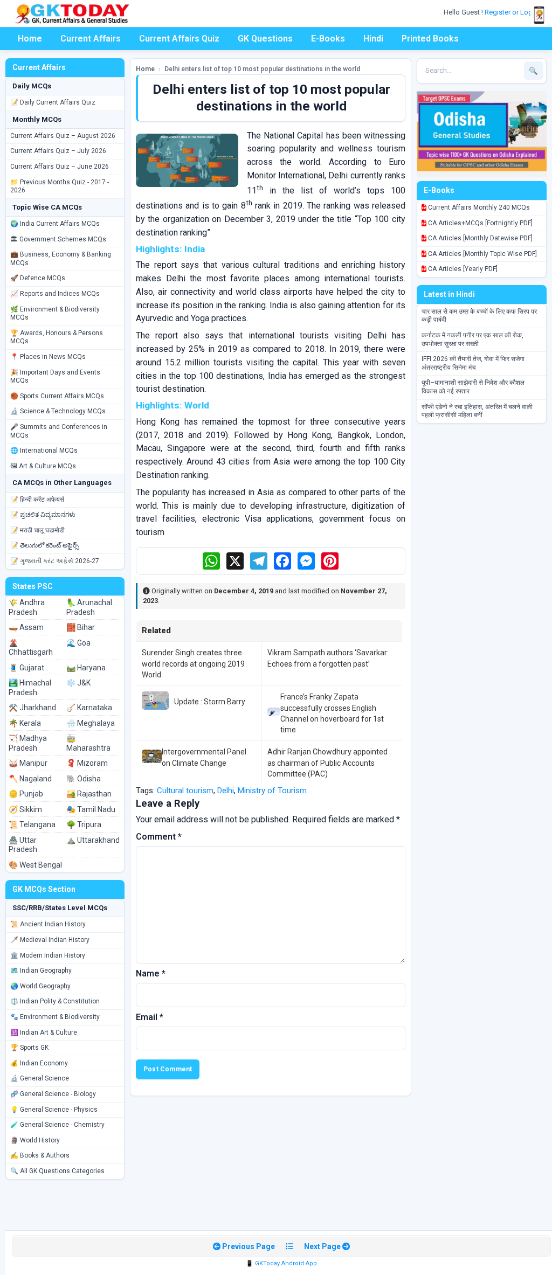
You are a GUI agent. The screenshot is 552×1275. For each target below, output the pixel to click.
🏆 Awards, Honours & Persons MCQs (56, 337)
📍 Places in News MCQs (48, 357)
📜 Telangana (32, 824)
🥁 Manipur (28, 763)
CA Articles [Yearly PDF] (462, 269)
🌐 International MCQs (44, 450)
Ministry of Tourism (272, 790)
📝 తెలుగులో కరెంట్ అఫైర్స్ (44, 545)
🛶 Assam (26, 627)
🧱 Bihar (80, 627)
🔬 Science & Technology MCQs (58, 411)
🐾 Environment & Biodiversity (55, 1017)
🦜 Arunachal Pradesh (89, 607)
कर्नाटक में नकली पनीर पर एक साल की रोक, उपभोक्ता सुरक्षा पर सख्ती (472, 339)
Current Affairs (90, 38)
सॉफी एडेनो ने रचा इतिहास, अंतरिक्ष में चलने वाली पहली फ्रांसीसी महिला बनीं (477, 411)
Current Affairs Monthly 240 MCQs (478, 207)
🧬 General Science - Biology (53, 1094)
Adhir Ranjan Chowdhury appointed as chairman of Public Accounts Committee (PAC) (327, 762)
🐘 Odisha (83, 778)
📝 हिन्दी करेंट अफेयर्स (37, 499)
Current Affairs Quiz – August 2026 (62, 136)
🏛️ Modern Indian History (47, 955)
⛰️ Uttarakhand (93, 840)
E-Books (328, 38)
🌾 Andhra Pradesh (27, 607)
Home (30, 38)
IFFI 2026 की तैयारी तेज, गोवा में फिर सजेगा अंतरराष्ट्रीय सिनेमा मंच (473, 363)
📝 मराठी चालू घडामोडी (37, 530)
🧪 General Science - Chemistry (57, 1124)
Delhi (225, 790)
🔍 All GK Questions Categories (57, 1171)
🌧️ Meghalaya (90, 723)
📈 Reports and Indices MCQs (55, 293)
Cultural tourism (185, 790)
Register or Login (512, 12)
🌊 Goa (78, 643)
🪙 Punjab (26, 793)
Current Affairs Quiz (179, 38)
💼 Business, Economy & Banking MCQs (60, 259)
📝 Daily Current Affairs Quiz (52, 102)
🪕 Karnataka (89, 707)
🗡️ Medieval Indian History (49, 940)
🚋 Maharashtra (88, 743)
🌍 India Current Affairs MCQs (55, 223)
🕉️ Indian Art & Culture (43, 1032)
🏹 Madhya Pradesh (28, 743)
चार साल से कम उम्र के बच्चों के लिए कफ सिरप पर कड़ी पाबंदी (479, 316)
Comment (159, 836)
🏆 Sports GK (29, 1047)
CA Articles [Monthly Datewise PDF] (479, 238)
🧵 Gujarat (26, 667)
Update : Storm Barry (209, 701)
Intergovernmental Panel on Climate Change (204, 757)
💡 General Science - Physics (54, 1109)
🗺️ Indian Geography (41, 970)
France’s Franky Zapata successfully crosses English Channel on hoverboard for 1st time (332, 713)
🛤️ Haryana (86, 667)
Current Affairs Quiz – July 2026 (58, 151)
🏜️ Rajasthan (89, 793)
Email (149, 1017)
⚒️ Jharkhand (32, 707)
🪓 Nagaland (30, 778)
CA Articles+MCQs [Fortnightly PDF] (479, 223)
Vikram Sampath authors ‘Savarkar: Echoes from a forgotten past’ (328, 658)
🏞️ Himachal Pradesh (30, 687)
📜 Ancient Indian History (48, 924)
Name (150, 973)
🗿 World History (35, 1140)
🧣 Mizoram (87, 763)
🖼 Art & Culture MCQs (43, 466)
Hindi (373, 38)
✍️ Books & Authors (40, 1155)
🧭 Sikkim (25, 809)
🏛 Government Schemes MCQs (58, 239)
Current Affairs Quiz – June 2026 (59, 166)
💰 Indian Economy (39, 1063)
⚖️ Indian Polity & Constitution (55, 1001)
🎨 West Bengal (35, 865)
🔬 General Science (39, 1078)
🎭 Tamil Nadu (90, 809)
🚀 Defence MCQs (37, 278)
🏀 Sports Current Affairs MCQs (57, 396)
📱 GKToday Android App (281, 1263)
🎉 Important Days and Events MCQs (55, 377)
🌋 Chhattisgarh (31, 648)
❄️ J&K (78, 682)
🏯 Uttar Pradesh (23, 845)
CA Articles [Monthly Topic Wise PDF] (481, 254)
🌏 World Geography (40, 986)
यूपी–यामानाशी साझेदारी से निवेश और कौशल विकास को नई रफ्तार (473, 387)
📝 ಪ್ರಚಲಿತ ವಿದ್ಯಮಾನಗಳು (42, 514)
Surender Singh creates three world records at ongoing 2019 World (193, 663)
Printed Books (430, 38)
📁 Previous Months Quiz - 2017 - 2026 (59, 186)
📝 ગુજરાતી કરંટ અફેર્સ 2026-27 (54, 561)
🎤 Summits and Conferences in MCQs (58, 431)
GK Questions (265, 38)
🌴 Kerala (25, 723)
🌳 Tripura (83, 824)
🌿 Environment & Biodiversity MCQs (55, 314)
